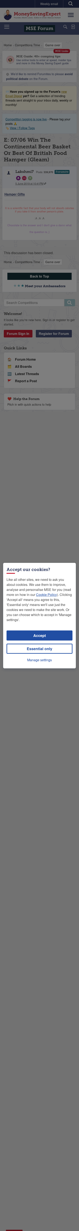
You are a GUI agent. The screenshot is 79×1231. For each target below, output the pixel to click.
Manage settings (39, 659)
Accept (39, 635)
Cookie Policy (46, 594)
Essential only (39, 648)
